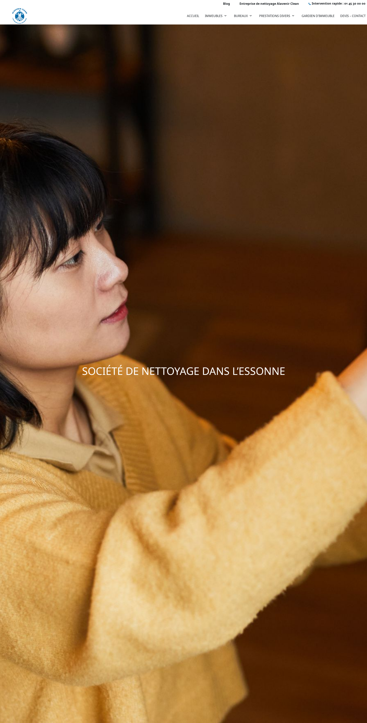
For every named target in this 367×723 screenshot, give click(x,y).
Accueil (193, 16)
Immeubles (213, 16)
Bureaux (241, 16)
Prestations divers (274, 16)
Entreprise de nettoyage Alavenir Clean (269, 4)
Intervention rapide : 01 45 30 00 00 (338, 3)
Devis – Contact (353, 16)
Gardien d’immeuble (318, 16)
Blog (226, 4)
